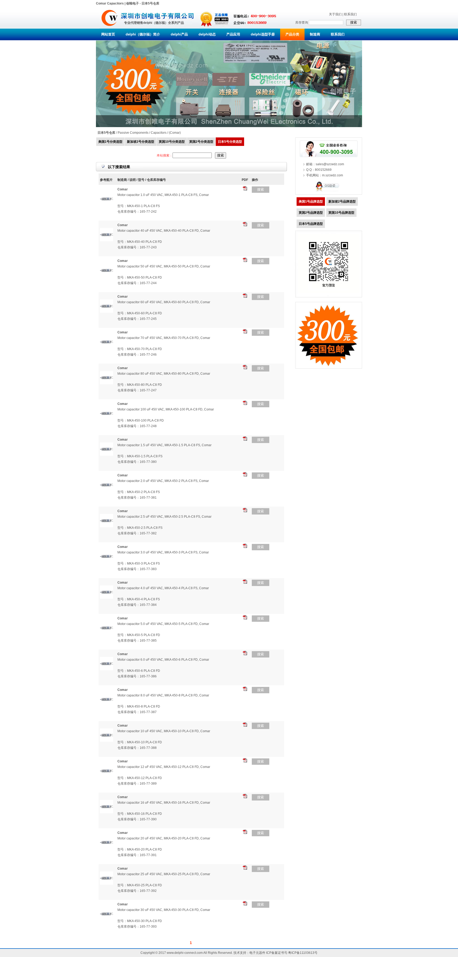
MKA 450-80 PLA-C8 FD (144, 385)
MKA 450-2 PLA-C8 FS (143, 492)
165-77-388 (148, 748)
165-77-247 (148, 390)
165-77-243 (148, 247)
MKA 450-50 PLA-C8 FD (144, 277)
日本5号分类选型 (230, 142)
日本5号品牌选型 (311, 224)
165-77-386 (148, 676)
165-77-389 (148, 783)
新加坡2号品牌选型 (342, 201)
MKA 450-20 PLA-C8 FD (144, 849)
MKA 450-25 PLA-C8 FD (144, 885)
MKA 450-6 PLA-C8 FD (143, 671)
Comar (175, 133)
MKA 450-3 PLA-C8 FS (143, 563)
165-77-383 (148, 569)
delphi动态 (207, 34)
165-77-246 (148, 354)
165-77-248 (148, 426)
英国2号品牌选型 (311, 212)
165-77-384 (148, 605)
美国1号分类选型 (110, 142)
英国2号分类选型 (201, 142)
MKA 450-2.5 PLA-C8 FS (144, 528)
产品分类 (292, 34)
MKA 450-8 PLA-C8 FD (143, 706)
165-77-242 (148, 211)
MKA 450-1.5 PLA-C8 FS (144, 456)
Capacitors (158, 133)
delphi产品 (179, 34)
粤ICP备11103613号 (303, 953)
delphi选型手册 (263, 34)
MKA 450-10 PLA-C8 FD (144, 742)
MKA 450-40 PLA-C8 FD (144, 242)
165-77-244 (148, 283)
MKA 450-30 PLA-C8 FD (144, 921)
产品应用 (233, 34)
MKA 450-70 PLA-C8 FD (144, 349)
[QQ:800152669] (329, 191)
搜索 (260, 189)
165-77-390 (148, 819)
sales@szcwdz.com (330, 164)
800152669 (323, 170)
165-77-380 (148, 462)
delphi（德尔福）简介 (143, 34)
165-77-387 (148, 712)
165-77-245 (148, 319)
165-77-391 (148, 855)
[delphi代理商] (109, 27)
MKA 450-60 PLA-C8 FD (144, 313)
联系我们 (350, 14)
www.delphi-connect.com (185, 953)
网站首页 (108, 34)
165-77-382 (148, 533)
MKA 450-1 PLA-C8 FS (143, 206)
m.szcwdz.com (332, 175)
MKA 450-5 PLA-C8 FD (143, 635)
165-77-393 (148, 926)
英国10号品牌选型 (341, 212)
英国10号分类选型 (172, 142)
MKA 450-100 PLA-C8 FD (145, 420)
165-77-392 (148, 891)
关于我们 (335, 14)
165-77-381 (148, 497)
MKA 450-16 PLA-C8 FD (144, 814)
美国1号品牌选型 (311, 201)
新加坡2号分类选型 (140, 142)
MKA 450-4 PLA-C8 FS (143, 599)
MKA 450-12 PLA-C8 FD (144, 778)
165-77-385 (148, 640)
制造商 (315, 34)
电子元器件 (257, 953)
